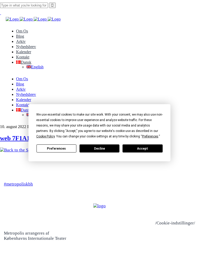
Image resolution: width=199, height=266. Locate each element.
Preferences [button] (150, 136)
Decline (99, 148)
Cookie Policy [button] (45, 136)
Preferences (56, 148)
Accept (142, 148)
